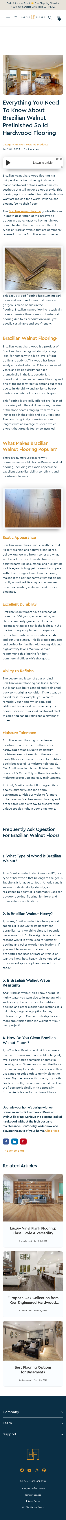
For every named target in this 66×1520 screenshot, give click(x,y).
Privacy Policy (33, 1501)
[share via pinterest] (23, 1141)
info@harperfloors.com (33, 1488)
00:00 (58, 159)
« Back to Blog (14, 1150)
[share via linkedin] (14, 1141)
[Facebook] (22, 1471)
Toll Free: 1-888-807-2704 (33, 1481)
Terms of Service (33, 1495)
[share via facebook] (6, 1141)
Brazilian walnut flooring (25, 211)
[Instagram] (36, 1471)
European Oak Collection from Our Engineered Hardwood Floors (33, 1302)
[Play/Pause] (8, 162)
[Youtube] (29, 1471)
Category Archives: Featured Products (25, 144)
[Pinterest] (44, 1471)
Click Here (52, 1130)
